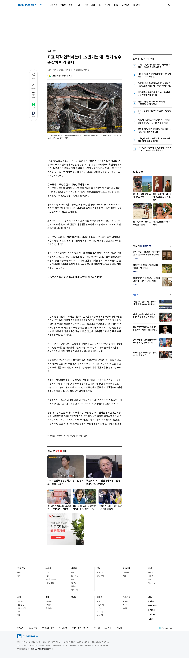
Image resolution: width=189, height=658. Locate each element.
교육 (18, 612)
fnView (151, 601)
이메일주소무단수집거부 (80, 628)
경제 (80, 5)
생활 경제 (100, 576)
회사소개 (20, 628)
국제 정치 (49, 605)
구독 (33, 108)
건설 (47, 576)
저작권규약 (63, 628)
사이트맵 (119, 628)
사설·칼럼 (126, 573)
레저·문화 (100, 615)
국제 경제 (49, 601)
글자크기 (33, 88)
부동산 (63, 5)
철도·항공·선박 (51, 579)
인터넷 (73, 583)
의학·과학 (74, 590)
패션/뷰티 (100, 605)
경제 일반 (100, 573)
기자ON (151, 614)
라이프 (116, 5)
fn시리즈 (126, 605)
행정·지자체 (21, 608)
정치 (86, 5)
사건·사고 (20, 601)
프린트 (33, 97)
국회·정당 (151, 576)
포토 (150, 597)
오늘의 (142, 246)
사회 (93, 5)
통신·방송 (74, 576)
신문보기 (151, 619)
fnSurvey (152, 606)
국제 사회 (49, 608)
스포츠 (99, 608)
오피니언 (125, 5)
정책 (47, 573)
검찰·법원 (20, 605)
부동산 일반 (50, 583)
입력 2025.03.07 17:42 (61, 70)
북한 (54, 51)
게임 (72, 579)
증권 (18, 576)
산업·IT (72, 5)
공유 (33, 78)
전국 (18, 615)
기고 (124, 576)
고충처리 (108, 628)
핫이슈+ (125, 608)
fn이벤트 (151, 610)
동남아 (107, 5)
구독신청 (96, 628)
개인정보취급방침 (48, 628)
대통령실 (151, 573)
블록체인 (74, 586)
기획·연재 (136, 5)
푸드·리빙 (100, 612)
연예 (98, 601)
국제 (100, 5)
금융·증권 (53, 5)
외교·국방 (151, 583)
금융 (18, 573)
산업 (72, 573)
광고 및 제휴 (32, 628)
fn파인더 (126, 601)
